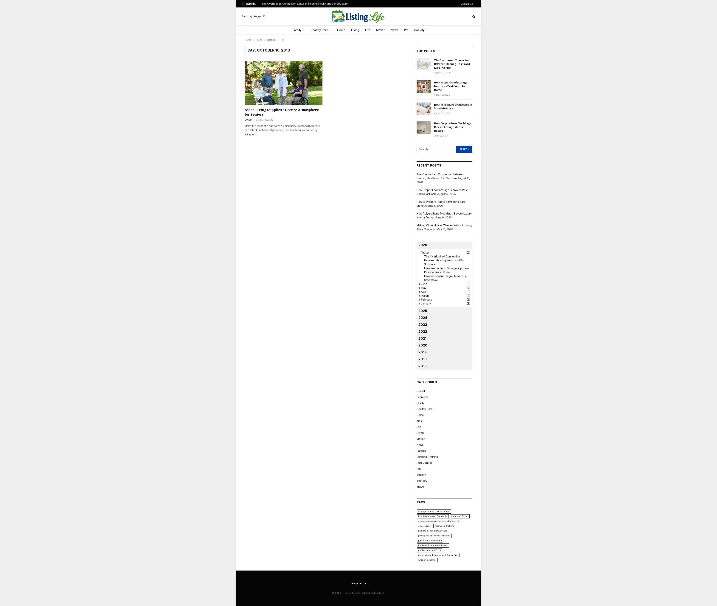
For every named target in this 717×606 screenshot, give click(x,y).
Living (355, 30)
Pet (406, 30)
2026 (422, 245)
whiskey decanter (427, 560)
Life (367, 30)
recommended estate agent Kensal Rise (438, 555)
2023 (422, 325)
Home (341, 30)
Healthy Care (319, 30)
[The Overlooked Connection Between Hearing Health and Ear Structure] (424, 64)
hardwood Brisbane (444, 526)
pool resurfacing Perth (429, 550)
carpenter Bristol (459, 516)
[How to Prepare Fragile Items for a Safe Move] (424, 108)
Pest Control (424, 462)
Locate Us (467, 3)
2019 (422, 352)
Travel (420, 486)
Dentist (421, 391)
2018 (422, 359)
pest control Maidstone (430, 540)
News (394, 30)
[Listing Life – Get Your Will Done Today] (358, 16)
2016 (422, 366)
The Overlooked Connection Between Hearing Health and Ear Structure (452, 64)
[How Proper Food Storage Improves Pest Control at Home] (424, 86)
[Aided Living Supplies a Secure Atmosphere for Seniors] (283, 83)
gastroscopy (424, 526)
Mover (380, 30)
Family (297, 30)
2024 (422, 318)
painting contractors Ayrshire (432, 531)
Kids (419, 420)
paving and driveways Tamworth (434, 535)
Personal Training (427, 456)
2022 (422, 331)
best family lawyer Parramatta (432, 516)
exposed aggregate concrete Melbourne (438, 521)
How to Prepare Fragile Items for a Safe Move (453, 106)
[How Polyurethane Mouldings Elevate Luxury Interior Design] (424, 127)
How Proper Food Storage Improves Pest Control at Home (297, 3)
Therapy (422, 480)
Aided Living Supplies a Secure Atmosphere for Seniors (282, 112)
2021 (422, 338)
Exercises (423, 397)
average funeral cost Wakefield (433, 511)
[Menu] (243, 30)
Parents (421, 450)
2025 (422, 311)
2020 (422, 345)
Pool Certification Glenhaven (432, 545)
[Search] (473, 16)
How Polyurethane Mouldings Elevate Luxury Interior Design (452, 127)
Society (419, 30)
